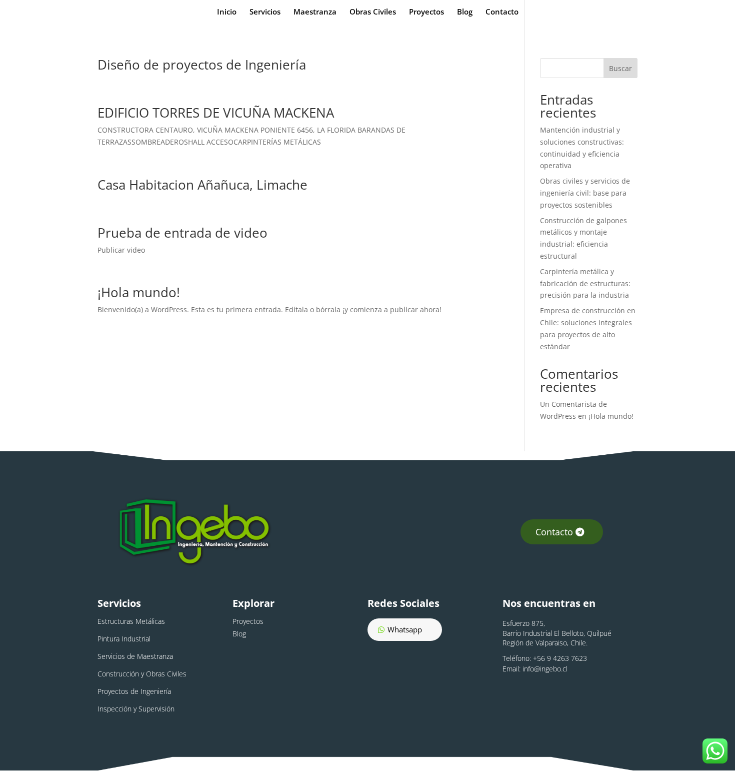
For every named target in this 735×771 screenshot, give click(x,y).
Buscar (620, 68)
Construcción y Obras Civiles (142, 673)
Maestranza (315, 12)
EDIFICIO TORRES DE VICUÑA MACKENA (216, 113)
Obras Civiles (373, 12)
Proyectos (426, 12)
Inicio (226, 12)
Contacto (502, 12)
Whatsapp (405, 629)
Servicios (265, 12)
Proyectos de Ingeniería (134, 691)
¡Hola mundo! (139, 292)
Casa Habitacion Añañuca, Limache (203, 185)
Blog (464, 12)
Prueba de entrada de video (183, 233)
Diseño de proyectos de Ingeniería (202, 65)
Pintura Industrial (124, 638)
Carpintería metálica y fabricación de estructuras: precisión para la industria (585, 283)
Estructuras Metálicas (131, 621)
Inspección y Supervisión (136, 708)
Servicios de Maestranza (135, 656)
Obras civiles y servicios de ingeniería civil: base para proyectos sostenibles (585, 193)
